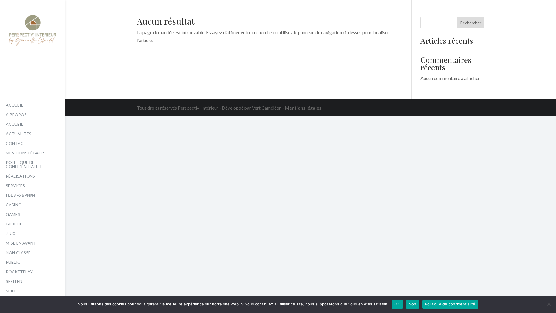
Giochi (13, 224)
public (13, 262)
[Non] (549, 304)
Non (412, 304)
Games (13, 214)
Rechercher (470, 22)
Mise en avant (21, 243)
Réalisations (20, 176)
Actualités (18, 134)
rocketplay (19, 272)
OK (397, 304)
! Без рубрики (20, 195)
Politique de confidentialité (24, 165)
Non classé (18, 253)
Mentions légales (25, 153)
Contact (16, 143)
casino (14, 205)
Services (15, 186)
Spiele (12, 291)
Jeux (10, 234)
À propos (16, 115)
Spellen (14, 281)
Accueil (14, 105)
